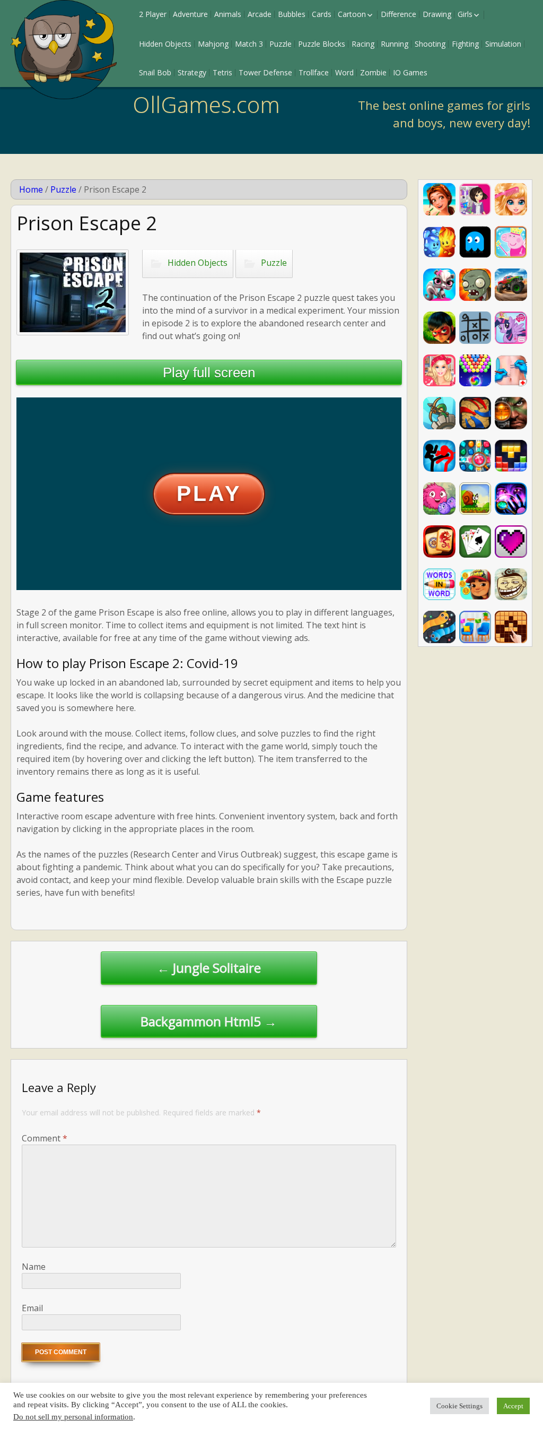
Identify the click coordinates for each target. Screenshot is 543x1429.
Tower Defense (265, 72)
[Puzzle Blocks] (511, 627)
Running (394, 44)
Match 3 (249, 44)
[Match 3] (475, 456)
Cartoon (352, 14)
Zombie (373, 72)
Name (34, 1266)
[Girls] (439, 199)
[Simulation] (511, 370)
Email (32, 1308)
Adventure (190, 14)
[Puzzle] (475, 327)
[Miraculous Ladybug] (439, 327)
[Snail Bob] (475, 498)
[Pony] (511, 327)
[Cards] (475, 541)
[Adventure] (439, 498)
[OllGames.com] (63, 49)
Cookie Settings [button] (459, 1406)
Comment (44, 1138)
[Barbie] (439, 370)
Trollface (314, 72)
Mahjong (213, 44)
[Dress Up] (475, 199)
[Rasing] (511, 285)
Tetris (222, 72)
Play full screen (209, 372)
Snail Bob (155, 72)
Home (31, 189)
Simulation (503, 44)
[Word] (439, 584)
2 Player (153, 14)
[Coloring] (511, 541)
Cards (321, 14)
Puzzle (280, 44)
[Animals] (439, 285)
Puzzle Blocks (321, 44)
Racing (363, 44)
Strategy (192, 72)
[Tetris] (511, 456)
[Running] (475, 584)
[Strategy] (475, 413)
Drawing (437, 14)
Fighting (465, 44)
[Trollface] (511, 584)
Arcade (260, 14)
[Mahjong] (439, 541)
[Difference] (475, 627)
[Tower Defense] (439, 413)
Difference (398, 14)
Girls (465, 14)
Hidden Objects (165, 44)
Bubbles (291, 14)
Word (344, 72)
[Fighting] (439, 456)
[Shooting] (511, 413)
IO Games (410, 72)
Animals (227, 14)
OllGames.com (206, 104)
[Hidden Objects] (511, 498)
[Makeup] (511, 199)
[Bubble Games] (475, 370)
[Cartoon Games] (511, 242)
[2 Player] (439, 242)
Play (209, 493)
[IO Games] (439, 627)
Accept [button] (513, 1406)
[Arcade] (475, 242)
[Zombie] (475, 285)
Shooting (430, 44)
